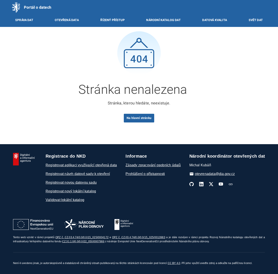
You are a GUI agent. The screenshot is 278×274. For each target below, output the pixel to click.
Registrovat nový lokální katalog (71, 191)
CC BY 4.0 (174, 263)
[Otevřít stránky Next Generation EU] (33, 224)
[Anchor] (193, 88)
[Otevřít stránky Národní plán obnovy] (84, 224)
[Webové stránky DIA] (230, 184)
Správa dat (24, 20)
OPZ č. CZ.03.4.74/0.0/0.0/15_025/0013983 (138, 237)
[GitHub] (191, 184)
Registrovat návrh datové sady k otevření (78, 174)
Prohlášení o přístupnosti (145, 174)
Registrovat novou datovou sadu (71, 182)
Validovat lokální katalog (65, 200)
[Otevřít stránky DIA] (123, 224)
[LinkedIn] (201, 184)
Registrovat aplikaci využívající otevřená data (81, 165)
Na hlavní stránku (139, 118)
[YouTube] (221, 184)
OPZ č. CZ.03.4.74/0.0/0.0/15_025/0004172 (82, 237)
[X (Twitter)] (211, 184)
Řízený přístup (112, 20)
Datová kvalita (214, 20)
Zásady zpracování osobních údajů (153, 165)
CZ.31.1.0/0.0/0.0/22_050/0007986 (83, 241)
